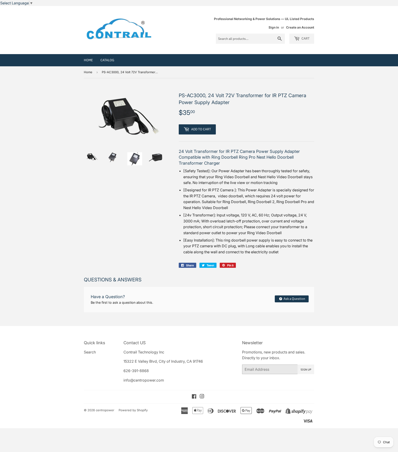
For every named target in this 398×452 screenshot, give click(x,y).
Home (88, 60)
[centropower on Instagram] (202, 396)
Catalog (107, 60)
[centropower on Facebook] (194, 396)
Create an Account (300, 27)
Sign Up (306, 369)
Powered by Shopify (133, 410)
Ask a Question (294, 299)
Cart (305, 38)
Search (90, 352)
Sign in (274, 27)
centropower (105, 410)
